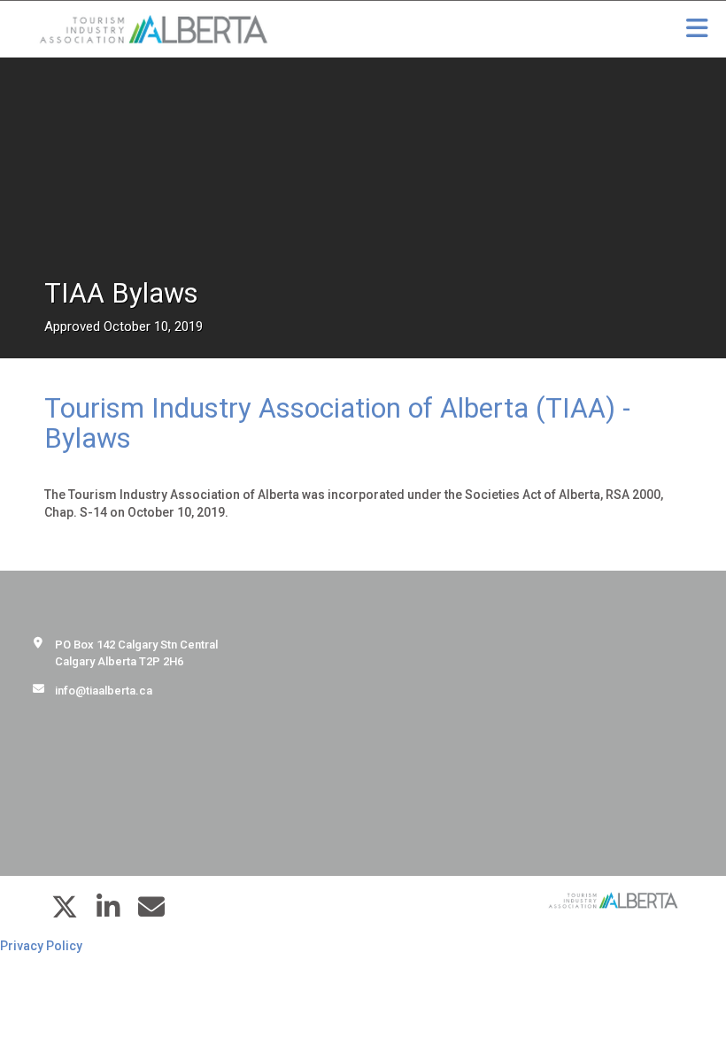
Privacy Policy (41, 946)
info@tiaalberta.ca (103, 690)
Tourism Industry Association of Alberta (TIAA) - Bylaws (337, 423)
